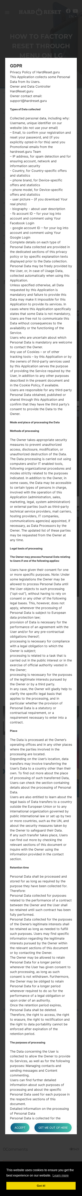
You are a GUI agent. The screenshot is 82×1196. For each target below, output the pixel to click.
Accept (20, 1127)
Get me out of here (53, 1127)
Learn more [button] (61, 1175)
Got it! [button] (41, 1185)
